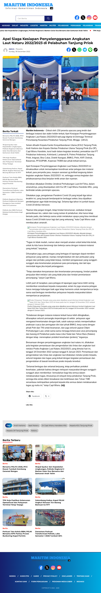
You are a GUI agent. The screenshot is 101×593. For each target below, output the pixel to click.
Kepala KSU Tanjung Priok (81, 425)
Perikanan (76, 25)
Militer (52, 25)
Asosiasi (6, 25)
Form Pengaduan (39, 582)
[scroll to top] (95, 589)
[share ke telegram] (85, 51)
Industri (24, 25)
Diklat (15, 25)
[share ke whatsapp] (80, 51)
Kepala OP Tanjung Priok (17, 430)
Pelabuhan (63, 25)
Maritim (43, 25)
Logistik (34, 25)
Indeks (12, 576)
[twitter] (83, 19)
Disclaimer (67, 576)
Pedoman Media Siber (62, 582)
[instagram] (89, 19)
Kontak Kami (21, 582)
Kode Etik (24, 576)
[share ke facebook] (69, 51)
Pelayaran (88, 25)
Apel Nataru (33, 425)
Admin (11, 49)
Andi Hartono (19, 425)
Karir (36, 576)
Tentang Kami (83, 576)
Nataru (34, 430)
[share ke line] (91, 51)
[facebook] (77, 19)
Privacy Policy (50, 576)
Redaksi (80, 582)
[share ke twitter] (74, 51)
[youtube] (95, 19)
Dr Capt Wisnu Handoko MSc (54, 425)
